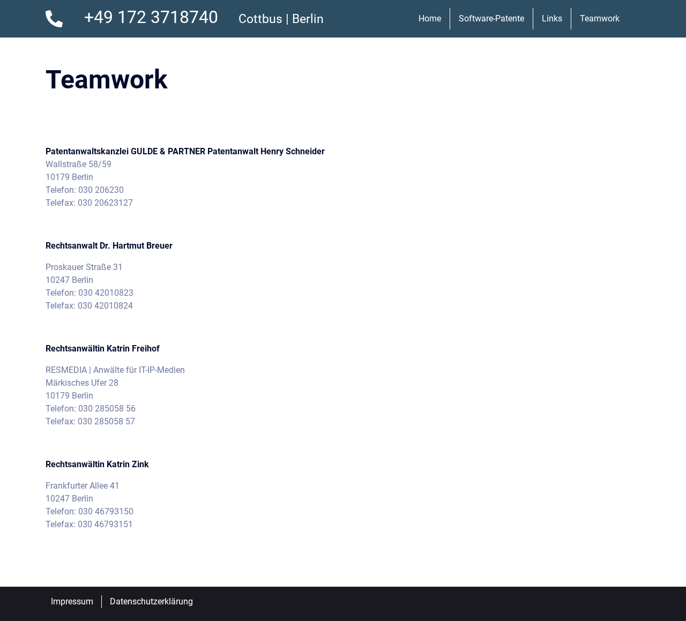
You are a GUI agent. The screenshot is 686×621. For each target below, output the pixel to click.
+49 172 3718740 (151, 17)
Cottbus (260, 19)
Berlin (308, 19)
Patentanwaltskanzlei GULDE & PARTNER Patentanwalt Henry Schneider (187, 151)
